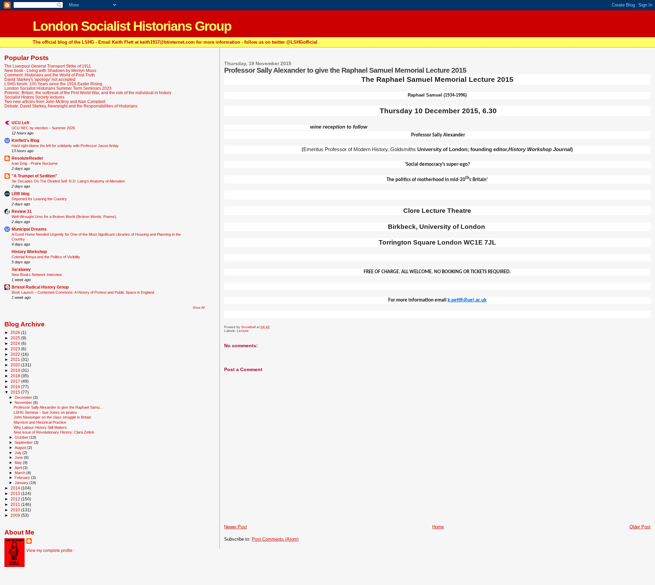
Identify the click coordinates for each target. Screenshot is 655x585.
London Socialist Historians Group (132, 26)
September (24, 442)
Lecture (243, 331)
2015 (16, 392)
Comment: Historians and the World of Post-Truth (49, 75)
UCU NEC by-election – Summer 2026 (43, 128)
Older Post (640, 526)
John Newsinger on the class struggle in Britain (52, 417)
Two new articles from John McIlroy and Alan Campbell (54, 101)
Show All (199, 307)
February (23, 478)
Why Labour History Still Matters (40, 427)
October (22, 437)
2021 (16, 359)
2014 (16, 488)
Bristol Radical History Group (40, 287)
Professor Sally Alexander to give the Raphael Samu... (58, 407)
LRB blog (20, 193)
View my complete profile (49, 550)
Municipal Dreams (29, 229)
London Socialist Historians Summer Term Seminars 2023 (58, 88)
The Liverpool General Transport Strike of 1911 (47, 66)
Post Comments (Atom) (275, 539)
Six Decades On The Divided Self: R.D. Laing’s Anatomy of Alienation (68, 181)
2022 (16, 354)
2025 (16, 338)
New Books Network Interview (37, 275)
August (21, 447)
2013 (16, 493)
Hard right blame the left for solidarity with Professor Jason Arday (65, 146)
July (19, 453)
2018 (16, 376)
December (24, 397)
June (19, 457)
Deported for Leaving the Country (39, 199)
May (19, 462)
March (20, 473)
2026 (16, 332)
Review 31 (22, 211)
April (19, 468)
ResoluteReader (27, 158)
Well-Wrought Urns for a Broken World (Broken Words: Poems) (64, 217)
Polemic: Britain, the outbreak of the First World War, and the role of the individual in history (87, 92)
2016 (16, 386)
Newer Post (235, 526)
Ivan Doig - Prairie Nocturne (35, 163)
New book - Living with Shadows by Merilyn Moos (50, 70)
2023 (16, 349)
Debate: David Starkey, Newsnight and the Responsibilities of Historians (70, 106)
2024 (16, 343)
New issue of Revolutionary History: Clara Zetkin (54, 432)
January (22, 483)
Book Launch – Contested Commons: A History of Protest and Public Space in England (83, 292)
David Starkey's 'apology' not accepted (39, 79)
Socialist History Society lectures (34, 97)
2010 (16, 510)
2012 (16, 499)
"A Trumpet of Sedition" (34, 176)
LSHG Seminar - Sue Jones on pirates (45, 412)
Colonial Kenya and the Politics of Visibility (46, 257)
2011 (16, 504)
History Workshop (29, 251)
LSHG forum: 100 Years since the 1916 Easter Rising (53, 84)
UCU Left (20, 122)
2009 (16, 515)
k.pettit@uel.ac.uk (467, 300)
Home (438, 526)
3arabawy (21, 269)
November (24, 402)
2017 (16, 381)
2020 (16, 365)
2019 (16, 370)
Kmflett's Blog (25, 140)
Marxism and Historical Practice (40, 422)
